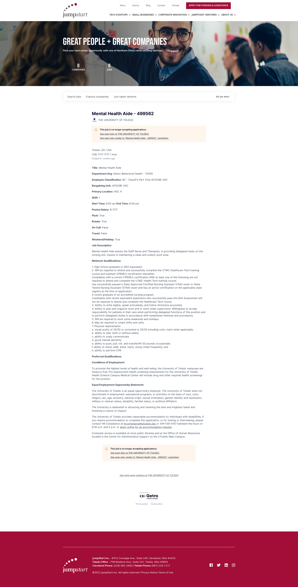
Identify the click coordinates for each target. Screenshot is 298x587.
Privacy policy (142, 504)
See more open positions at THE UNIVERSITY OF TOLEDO (149, 475)
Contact (161, 6)
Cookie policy (157, 504)
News (123, 6)
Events (135, 6)
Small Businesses (143, 15)
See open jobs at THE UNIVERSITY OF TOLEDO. (124, 134)
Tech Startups (118, 15)
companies (97, 96)
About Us (227, 15)
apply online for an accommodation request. (146, 427)
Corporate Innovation (172, 15)
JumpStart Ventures (204, 15)
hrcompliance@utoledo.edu (140, 423)
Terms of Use (165, 572)
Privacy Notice (149, 572)
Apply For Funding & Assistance (208, 6)
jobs (74, 96)
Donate (175, 6)
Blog (148, 6)
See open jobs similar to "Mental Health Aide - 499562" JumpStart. (134, 138)
